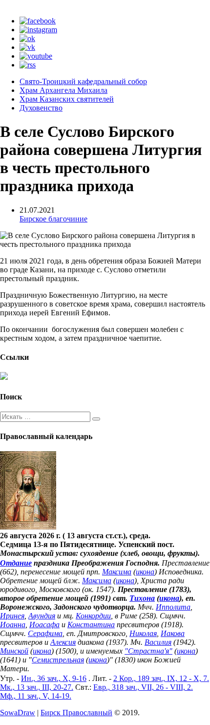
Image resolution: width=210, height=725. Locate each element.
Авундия (41, 616)
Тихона (142, 598)
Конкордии (93, 616)
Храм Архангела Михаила (63, 90)
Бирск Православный (76, 712)
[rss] (28, 65)
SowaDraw (17, 712)
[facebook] (38, 21)
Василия (158, 642)
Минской (14, 651)
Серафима (45, 633)
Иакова (173, 633)
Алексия (63, 642)
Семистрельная (58, 660)
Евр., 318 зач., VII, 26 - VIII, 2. (143, 687)
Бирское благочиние (53, 219)
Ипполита (173, 607)
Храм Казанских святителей (67, 99)
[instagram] (38, 29)
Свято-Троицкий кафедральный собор (83, 81)
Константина (91, 624)
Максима (116, 572)
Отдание (16, 563)
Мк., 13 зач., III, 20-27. (36, 687)
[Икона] (28, 527)
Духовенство (41, 108)
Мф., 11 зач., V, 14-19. (35, 696)
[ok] (27, 38)
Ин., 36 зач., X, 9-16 (53, 678)
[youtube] (36, 56)
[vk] (27, 47)
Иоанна (12, 624)
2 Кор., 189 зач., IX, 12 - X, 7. (161, 678)
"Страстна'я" (148, 651)
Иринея (12, 616)
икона (145, 572)
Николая (143, 633)
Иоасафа (44, 624)
